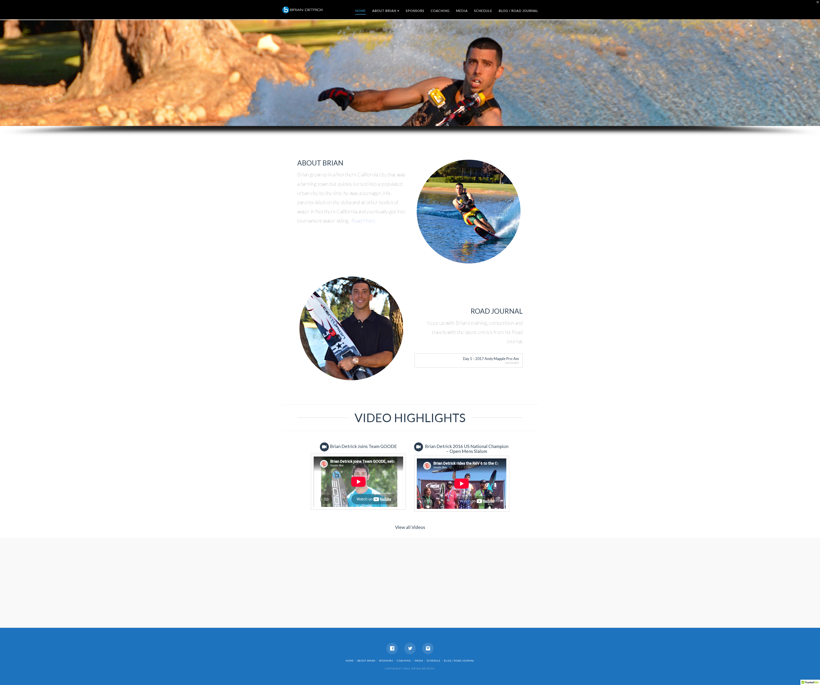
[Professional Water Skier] (303, 8)
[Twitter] (410, 648)
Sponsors (415, 11)
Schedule (483, 11)
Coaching (440, 11)
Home (360, 11)
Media (462, 11)
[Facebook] (392, 648)
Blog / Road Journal (518, 11)
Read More (363, 220)
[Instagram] (428, 648)
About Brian (385, 10)
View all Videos (410, 527)
